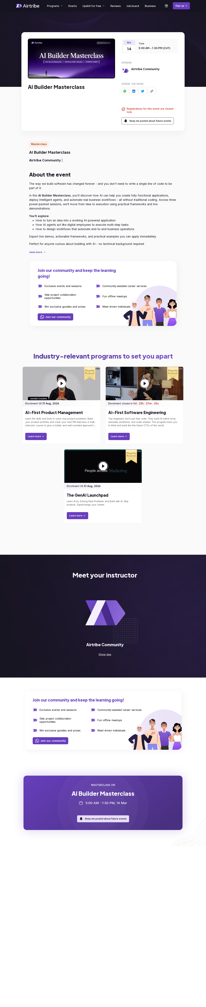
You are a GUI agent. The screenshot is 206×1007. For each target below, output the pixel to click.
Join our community (58, 317)
